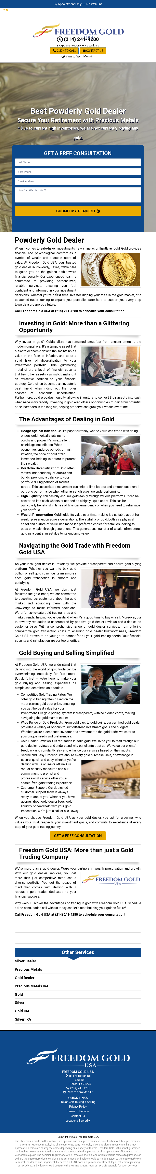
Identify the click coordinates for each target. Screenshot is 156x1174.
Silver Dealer (25, 961)
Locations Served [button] (77, 1120)
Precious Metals (28, 969)
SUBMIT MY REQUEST (76, 211)
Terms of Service (78, 1111)
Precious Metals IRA (32, 986)
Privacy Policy (78, 1106)
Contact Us (94, 50)
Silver (20, 1002)
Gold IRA (22, 1011)
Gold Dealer (25, 978)
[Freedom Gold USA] (78, 1051)
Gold (19, 994)
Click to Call (66, 50)
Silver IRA (23, 1019)
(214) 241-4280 (81, 39)
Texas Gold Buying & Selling (78, 1102)
